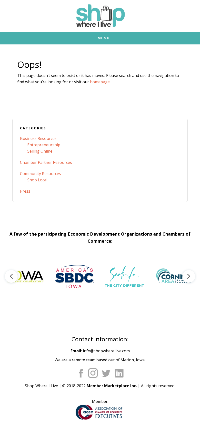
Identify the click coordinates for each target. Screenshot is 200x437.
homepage (100, 81)
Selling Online (39, 151)
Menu (104, 38)
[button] (24, 276)
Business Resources (38, 138)
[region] (100, 276)
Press (25, 191)
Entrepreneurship (43, 144)
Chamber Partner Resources (46, 162)
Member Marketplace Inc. (112, 385)
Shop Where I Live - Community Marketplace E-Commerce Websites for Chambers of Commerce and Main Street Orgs (100, 16)
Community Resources (40, 173)
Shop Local (37, 180)
